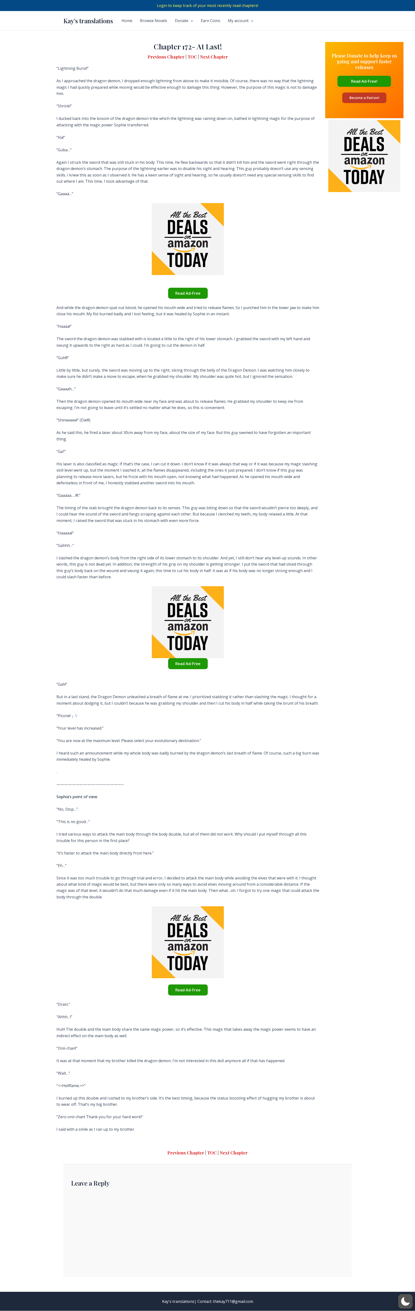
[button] (405, 1301)
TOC (192, 57)
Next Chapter (214, 57)
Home (127, 20)
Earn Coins (210, 20)
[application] (190, 20)
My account (238, 20)
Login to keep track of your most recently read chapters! (207, 5)
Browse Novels (153, 20)
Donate (181, 20)
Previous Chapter (166, 57)
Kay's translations (88, 21)
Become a (364, 97)
